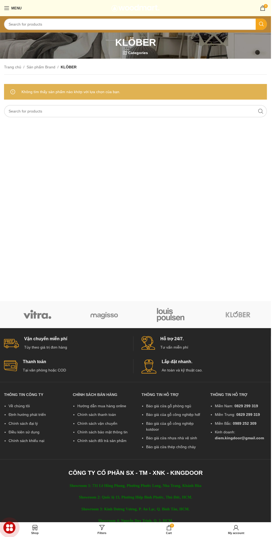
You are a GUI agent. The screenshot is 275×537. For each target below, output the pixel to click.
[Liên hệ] (9, 528)
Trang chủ (12, 67)
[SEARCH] (261, 24)
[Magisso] (104, 314)
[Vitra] (37, 314)
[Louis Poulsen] (171, 314)
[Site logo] (135, 8)
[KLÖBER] (237, 314)
